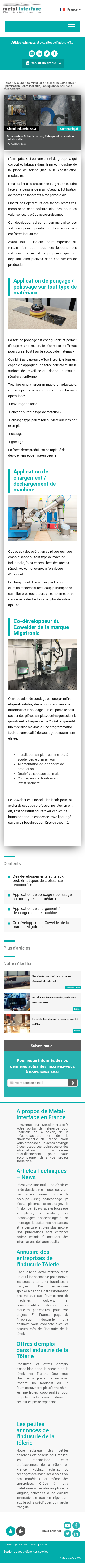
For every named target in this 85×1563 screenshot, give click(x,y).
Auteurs (44, 1545)
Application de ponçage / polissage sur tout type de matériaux (42, 896)
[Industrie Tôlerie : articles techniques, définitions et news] (20, 7)
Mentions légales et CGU (15, 1545)
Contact (33, 1545)
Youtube (32, 53)
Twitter (47, 53)
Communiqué (35, 83)
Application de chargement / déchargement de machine (36, 910)
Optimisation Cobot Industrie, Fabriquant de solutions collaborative (38, 87)
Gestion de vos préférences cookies (26, 1551)
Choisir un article (43, 63)
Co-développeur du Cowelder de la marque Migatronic (41, 924)
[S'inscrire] (21, 1531)
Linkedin (39, 53)
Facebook (54, 53)
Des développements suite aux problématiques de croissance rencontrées (38, 880)
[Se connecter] (10, 1531)
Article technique (73, 987)
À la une (19, 83)
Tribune (77, 1009)
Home (7, 83)
